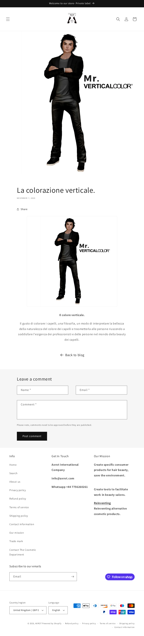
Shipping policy (18, 515)
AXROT (38, 623)
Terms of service (19, 507)
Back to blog (74, 355)
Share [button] (24, 209)
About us (14, 481)
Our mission (16, 532)
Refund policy (17, 498)
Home (12, 464)
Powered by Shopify (52, 623)
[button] (8, 19)
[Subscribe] (72, 576)
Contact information (21, 524)
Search (13, 473)
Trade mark (16, 541)
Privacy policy (17, 490)
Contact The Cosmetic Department (22, 552)
